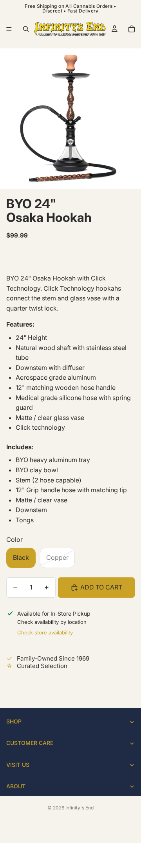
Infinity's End (79, 808)
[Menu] (9, 29)
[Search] (25, 29)
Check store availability (45, 632)
